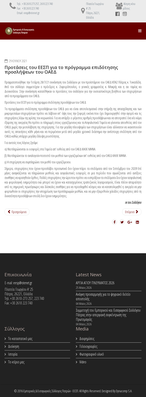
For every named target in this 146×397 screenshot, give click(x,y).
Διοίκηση (13, 346)
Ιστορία (12, 354)
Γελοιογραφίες (88, 346)
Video (82, 361)
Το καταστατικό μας (19, 338)
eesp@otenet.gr (22, 282)
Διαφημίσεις (86, 338)
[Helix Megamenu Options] (139, 30)
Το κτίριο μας (15, 361)
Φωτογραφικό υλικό (91, 354)
